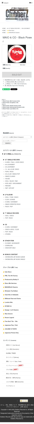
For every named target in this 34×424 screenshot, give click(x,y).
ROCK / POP (9, 206)
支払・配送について (11, 405)
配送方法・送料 (13, 378)
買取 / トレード (13, 361)
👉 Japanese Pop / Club (10, 325)
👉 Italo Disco (10, 30)
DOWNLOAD (9, 245)
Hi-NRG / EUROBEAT (11, 202)
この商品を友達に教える (12, 82)
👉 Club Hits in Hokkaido (10, 295)
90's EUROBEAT (26, 28)
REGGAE (8, 186)
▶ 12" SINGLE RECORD (13, 28)
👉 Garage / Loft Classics (11, 310)
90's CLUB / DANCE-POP (12, 174)
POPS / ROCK (9, 171)
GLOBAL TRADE (11, 353)
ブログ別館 (9, 369)
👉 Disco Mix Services (10, 283)
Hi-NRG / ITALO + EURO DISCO (14, 162)
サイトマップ (12, 357)
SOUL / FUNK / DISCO (11, 197)
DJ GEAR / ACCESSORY (12, 243)
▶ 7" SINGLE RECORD (11, 213)
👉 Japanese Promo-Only (11, 333)
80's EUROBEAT (10, 164)
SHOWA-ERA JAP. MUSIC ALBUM (15, 257)
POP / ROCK (9, 218)
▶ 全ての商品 (11, 154)
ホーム (2, 405)
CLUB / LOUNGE (10, 199)
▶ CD (5, 224)
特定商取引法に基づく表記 (26, 405)
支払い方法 (12, 373)
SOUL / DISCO (9, 215)
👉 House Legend (8, 317)
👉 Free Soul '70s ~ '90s (10, 321)
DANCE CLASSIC (10, 176)
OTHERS (7, 234)
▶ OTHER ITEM (8, 241)
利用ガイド (13, 345)
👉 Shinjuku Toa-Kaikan (10, 291)
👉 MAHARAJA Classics (13, 32)
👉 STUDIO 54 (7, 306)
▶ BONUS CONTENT (10, 254)
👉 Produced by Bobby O (11, 279)
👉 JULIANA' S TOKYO (10, 329)
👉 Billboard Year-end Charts (12, 298)
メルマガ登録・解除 (14, 382)
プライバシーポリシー (12, 407)
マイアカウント (10, 386)
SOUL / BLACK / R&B (11, 181)
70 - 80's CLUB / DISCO (12, 169)
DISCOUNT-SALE (10, 248)
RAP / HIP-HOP (9, 188)
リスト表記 (12, 349)
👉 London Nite (8, 302)
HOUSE (7, 179)
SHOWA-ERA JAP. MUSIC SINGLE (15, 259)
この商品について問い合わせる (13, 84)
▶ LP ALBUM (7, 195)
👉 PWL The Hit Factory (10, 276)
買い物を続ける (9, 85)
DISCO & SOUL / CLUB (12, 229)
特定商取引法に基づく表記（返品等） (15, 80)
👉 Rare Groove (8, 314)
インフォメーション (11, 365)
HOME (4, 28)
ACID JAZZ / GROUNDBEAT (13, 183)
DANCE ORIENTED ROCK (12, 204)
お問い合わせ (24, 407)
